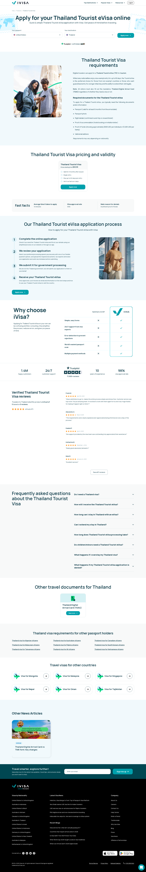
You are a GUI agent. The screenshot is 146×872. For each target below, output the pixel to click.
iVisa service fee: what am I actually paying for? (65, 828)
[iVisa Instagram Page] (23, 853)
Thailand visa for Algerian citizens (25, 640)
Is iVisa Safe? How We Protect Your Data (63, 836)
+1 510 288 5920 (129, 863)
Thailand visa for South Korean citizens (109, 645)
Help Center (115, 812)
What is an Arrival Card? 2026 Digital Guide (64, 844)
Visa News (114, 836)
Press (113, 832)
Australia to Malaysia (18, 840)
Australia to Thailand (18, 820)
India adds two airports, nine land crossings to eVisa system (69, 816)
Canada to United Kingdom (21, 816)
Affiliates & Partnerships (119, 840)
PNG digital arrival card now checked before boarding (67, 812)
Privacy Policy (104, 863)
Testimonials (115, 820)
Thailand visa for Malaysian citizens (26, 645)
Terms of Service (93, 863)
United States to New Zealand (22, 836)
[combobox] (37, 35)
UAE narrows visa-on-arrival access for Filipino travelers (68, 808)
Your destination (70, 30)
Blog (112, 828)
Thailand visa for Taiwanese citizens (26, 649)
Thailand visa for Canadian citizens (108, 640)
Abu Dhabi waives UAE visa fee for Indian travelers (66, 804)
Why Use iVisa (115, 824)
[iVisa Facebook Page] (34, 853)
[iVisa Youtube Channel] (30, 853)
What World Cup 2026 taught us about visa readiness (67, 840)
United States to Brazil (19, 808)
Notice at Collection (116, 863)
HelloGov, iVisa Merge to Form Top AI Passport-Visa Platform (69, 800)
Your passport (16, 30)
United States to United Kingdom (23, 800)
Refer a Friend (115, 816)
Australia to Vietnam (18, 812)
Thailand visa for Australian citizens (67, 640)
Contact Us (114, 808)
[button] (91, 3)
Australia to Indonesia (19, 804)
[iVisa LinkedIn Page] (27, 853)
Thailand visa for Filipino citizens (65, 645)
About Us (114, 800)
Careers (113, 804)
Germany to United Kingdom (21, 832)
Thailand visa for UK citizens (64, 649)
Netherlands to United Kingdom (22, 844)
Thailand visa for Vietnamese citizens (108, 649)
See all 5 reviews (99, 472)
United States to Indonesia (21, 828)
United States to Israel (19, 824)
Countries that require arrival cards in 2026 (64, 832)
